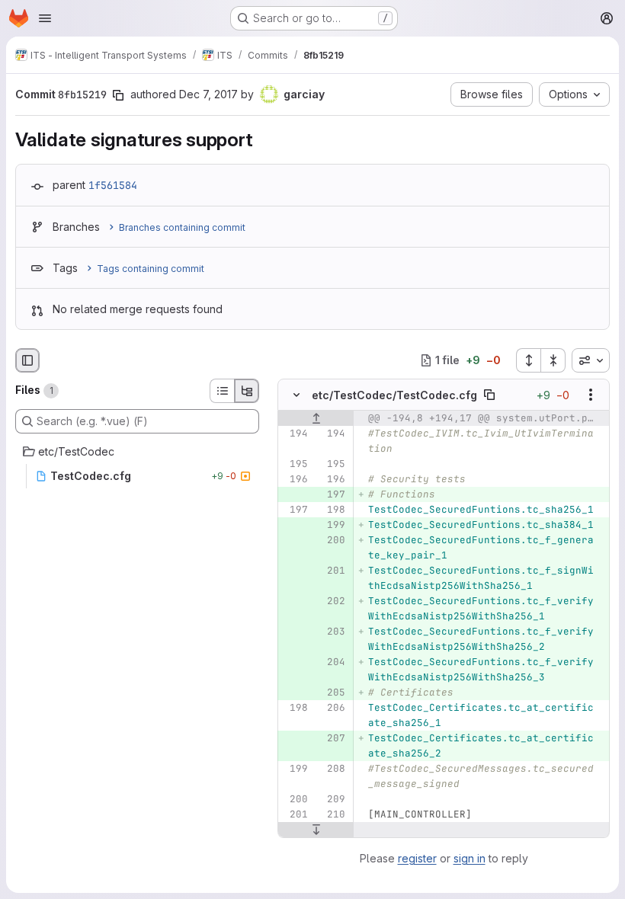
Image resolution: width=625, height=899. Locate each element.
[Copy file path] (489, 395)
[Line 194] (295, 433)
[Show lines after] (316, 829)
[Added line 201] (332, 570)
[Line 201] (295, 814)
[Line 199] (295, 768)
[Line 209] (332, 799)
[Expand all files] (528, 360)
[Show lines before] (316, 418)
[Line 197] (295, 509)
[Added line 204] (332, 662)
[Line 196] (295, 479)
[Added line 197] (332, 494)
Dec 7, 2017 (208, 94)
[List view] (222, 391)
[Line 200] (295, 799)
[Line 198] (332, 509)
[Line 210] (332, 814)
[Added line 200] (332, 540)
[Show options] (591, 395)
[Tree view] (247, 391)
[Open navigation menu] (45, 18)
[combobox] (591, 360)
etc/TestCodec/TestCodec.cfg (394, 395)
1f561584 (112, 185)
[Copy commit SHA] (118, 95)
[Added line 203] (332, 631)
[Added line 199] (332, 525)
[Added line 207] (332, 738)
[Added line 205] (332, 692)
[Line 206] (332, 707)
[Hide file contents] (296, 395)
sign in (470, 858)
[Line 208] (332, 768)
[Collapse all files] (553, 360)
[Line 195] (295, 464)
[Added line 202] (332, 601)
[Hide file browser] (27, 360)
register (417, 858)
